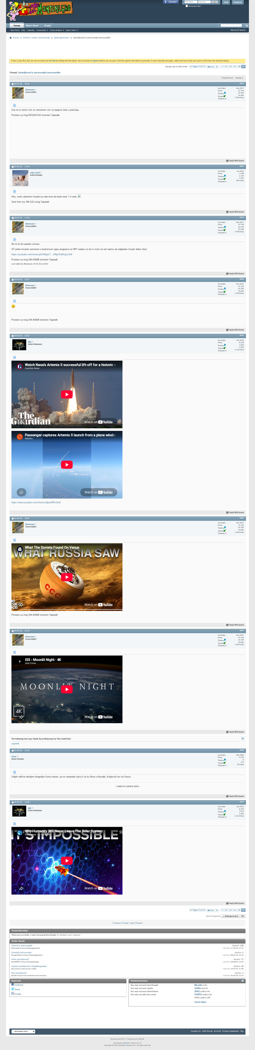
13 (226, 66)
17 (243, 66)
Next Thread (136, 923)
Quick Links (71, 30)
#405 (242, 335)
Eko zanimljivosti (19, 973)
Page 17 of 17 (199, 66)
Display (238, 78)
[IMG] (197, 991)
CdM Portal (207, 1031)
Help (226, 2)
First (212, 67)
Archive (217, 1031)
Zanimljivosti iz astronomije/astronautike (39, 72)
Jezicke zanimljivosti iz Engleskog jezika (28, 966)
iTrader (47, 25)
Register (237, 2)
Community (41, 30)
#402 (242, 166)
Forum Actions (56, 30)
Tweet (17, 989)
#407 (242, 631)
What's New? (32, 25)
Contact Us (196, 1031)
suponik (15, 743)
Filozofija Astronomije (21, 952)
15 (234, 66)
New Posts (15, 30)
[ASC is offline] (19, 344)
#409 (242, 802)
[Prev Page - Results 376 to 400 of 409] (217, 67)
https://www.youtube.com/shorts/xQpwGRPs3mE (36, 502)
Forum (17, 25)
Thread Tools (226, 78)
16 (239, 66)
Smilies (197, 988)
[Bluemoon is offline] (18, 93)
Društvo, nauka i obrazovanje (36, 38)
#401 (242, 84)
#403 (242, 217)
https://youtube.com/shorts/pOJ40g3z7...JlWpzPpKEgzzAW (41, 254)
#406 (242, 518)
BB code (198, 985)
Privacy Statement (230, 1031)
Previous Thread (120, 923)
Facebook (18, 985)
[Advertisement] (127, 48)
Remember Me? (194, 6)
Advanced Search (237, 30)
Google (18, 994)
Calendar (31, 30)
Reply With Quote (237, 161)
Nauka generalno (61, 38)
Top (242, 916)
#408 (242, 750)
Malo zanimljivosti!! (20, 959)
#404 (242, 279)
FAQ (23, 30)
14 (230, 66)
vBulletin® (127, 1043)
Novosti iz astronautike (21, 946)
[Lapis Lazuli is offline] (20, 178)
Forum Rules (200, 1002)
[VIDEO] (198, 994)
